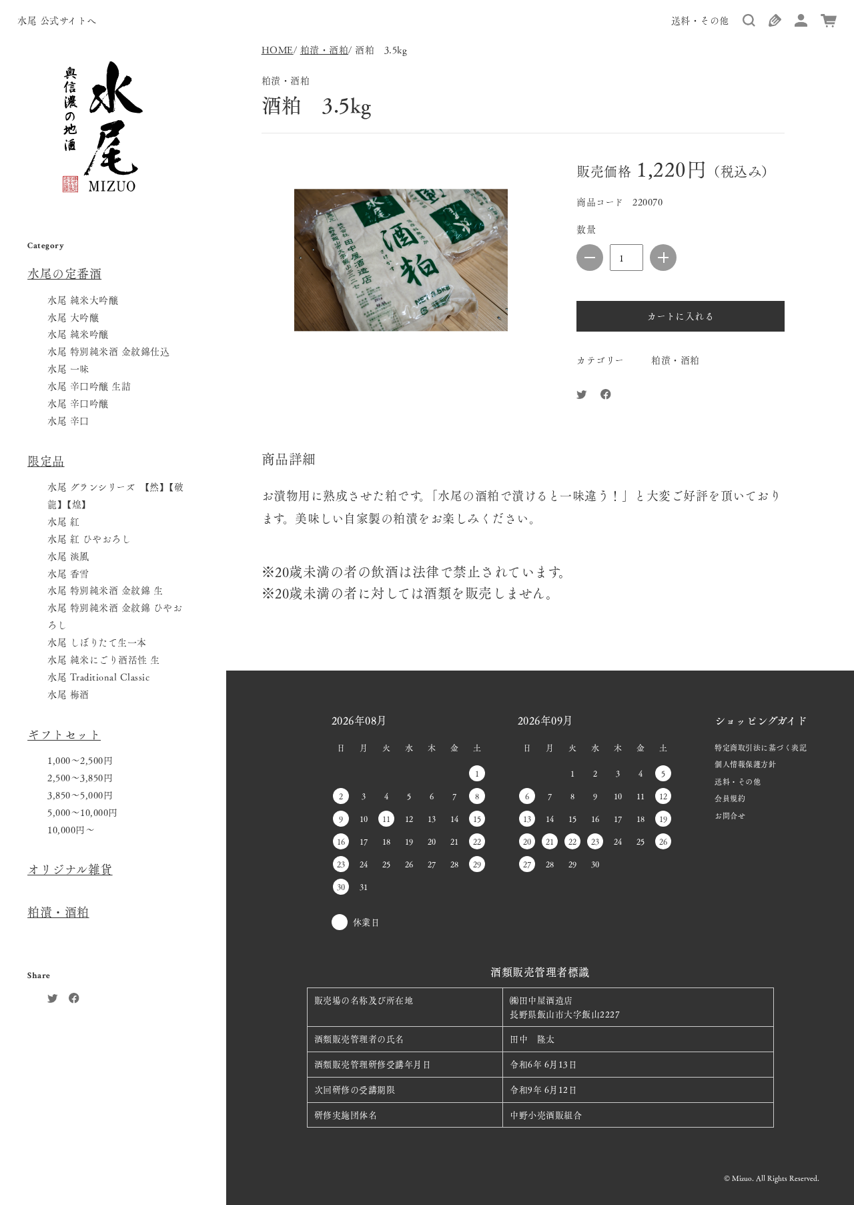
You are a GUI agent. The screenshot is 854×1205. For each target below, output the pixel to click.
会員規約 (730, 798)
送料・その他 (700, 20)
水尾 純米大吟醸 (82, 300)
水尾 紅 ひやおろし (89, 538)
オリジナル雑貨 (70, 869)
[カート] (829, 23)
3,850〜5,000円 (80, 795)
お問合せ (730, 815)
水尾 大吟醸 (73, 317)
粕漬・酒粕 (58, 911)
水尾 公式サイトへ (57, 20)
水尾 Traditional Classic (98, 677)
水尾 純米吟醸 (78, 334)
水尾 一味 (68, 368)
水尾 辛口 (68, 420)
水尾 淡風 (68, 556)
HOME (278, 49)
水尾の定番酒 (64, 273)
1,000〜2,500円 (80, 760)
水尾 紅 (63, 521)
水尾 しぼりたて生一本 (97, 642)
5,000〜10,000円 (82, 812)
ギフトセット (64, 734)
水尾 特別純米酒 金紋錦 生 (105, 590)
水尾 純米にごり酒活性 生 (103, 659)
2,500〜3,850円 (80, 777)
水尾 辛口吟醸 (78, 403)
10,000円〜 (71, 829)
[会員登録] (775, 22)
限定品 (46, 460)
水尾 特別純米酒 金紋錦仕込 (108, 351)
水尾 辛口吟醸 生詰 (89, 386)
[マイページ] (801, 22)
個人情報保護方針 (745, 764)
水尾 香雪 (68, 573)
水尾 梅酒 (68, 694)
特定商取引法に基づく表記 (761, 747)
